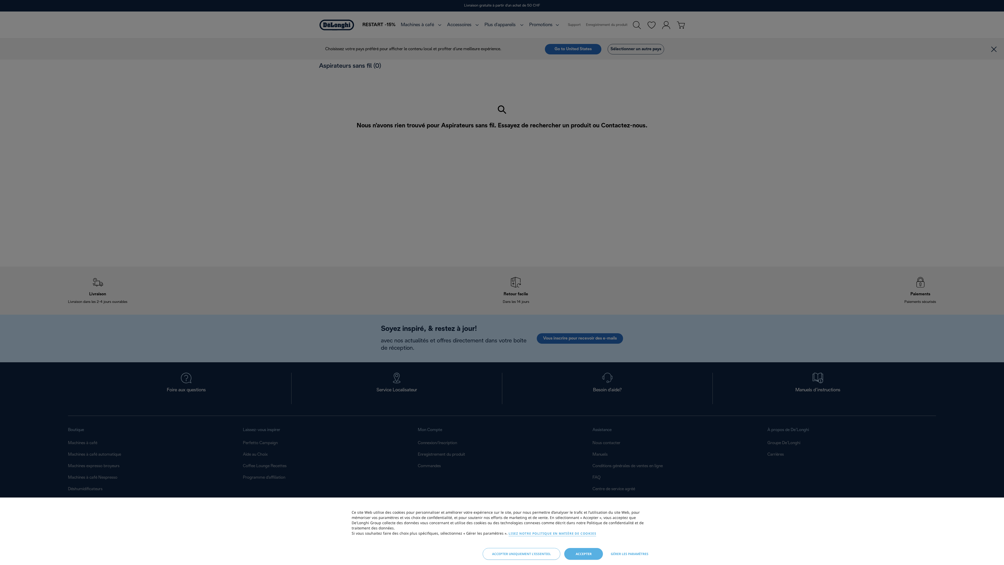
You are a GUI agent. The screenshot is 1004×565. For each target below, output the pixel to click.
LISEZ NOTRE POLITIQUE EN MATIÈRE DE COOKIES (552, 533)
